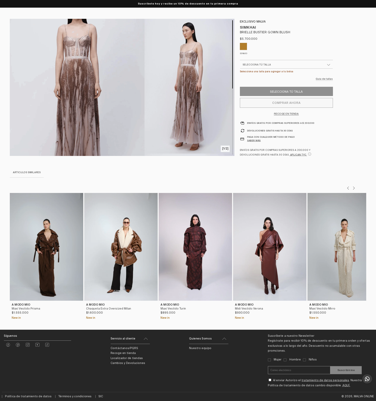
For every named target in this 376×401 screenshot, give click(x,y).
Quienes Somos (200, 338)
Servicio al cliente (123, 338)
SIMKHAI (248, 27)
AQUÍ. (346, 385)
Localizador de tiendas (127, 358)
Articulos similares (27, 172)
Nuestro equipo (200, 348)
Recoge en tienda (286, 114)
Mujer (278, 359)
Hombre (295, 359)
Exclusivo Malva (253, 21)
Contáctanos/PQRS (124, 348)
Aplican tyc (298, 155)
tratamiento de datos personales (325, 380)
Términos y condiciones (75, 396)
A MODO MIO (21, 304)
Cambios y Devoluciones (128, 363)
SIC (101, 396)
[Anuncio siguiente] (368, 3)
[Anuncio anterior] (7, 3)
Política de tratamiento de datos (28, 396)
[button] (353, 188)
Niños (313, 359)
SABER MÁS (254, 140)
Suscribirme (346, 370)
